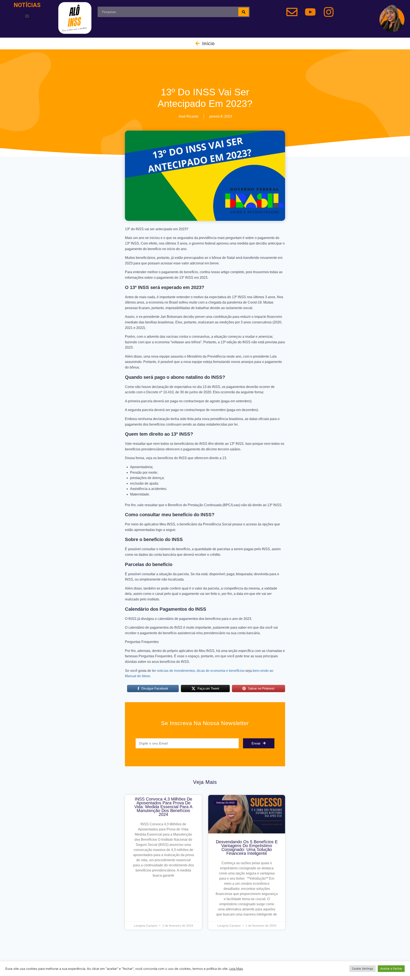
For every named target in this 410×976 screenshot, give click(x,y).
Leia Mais (236, 969)
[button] (27, 15)
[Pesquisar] (243, 11)
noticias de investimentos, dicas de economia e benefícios (201, 670)
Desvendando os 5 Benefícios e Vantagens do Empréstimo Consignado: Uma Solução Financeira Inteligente (247, 847)
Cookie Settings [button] (362, 968)
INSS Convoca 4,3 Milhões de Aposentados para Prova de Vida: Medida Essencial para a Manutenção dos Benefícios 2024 (163, 807)
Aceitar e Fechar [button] (391, 968)
